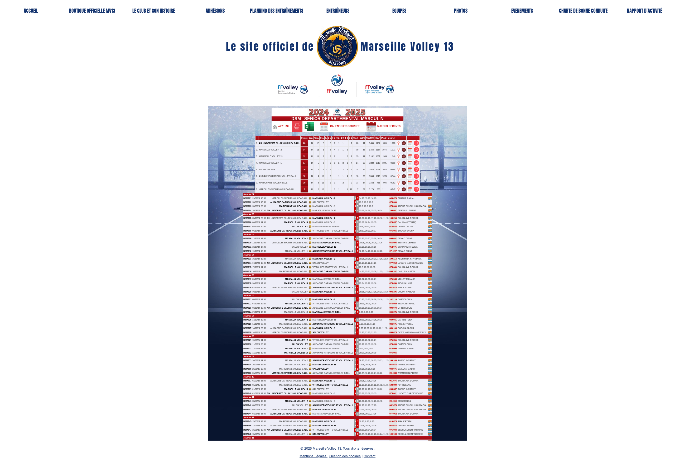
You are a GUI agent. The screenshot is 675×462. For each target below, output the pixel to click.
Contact (369, 456)
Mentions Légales (313, 456)
